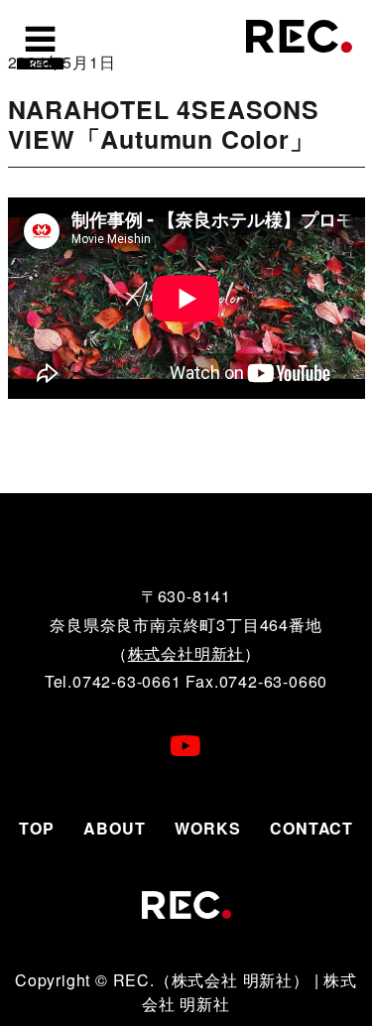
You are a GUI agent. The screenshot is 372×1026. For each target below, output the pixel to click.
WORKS (207, 828)
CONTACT (311, 828)
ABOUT (114, 828)
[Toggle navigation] (39, 44)
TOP (36, 828)
